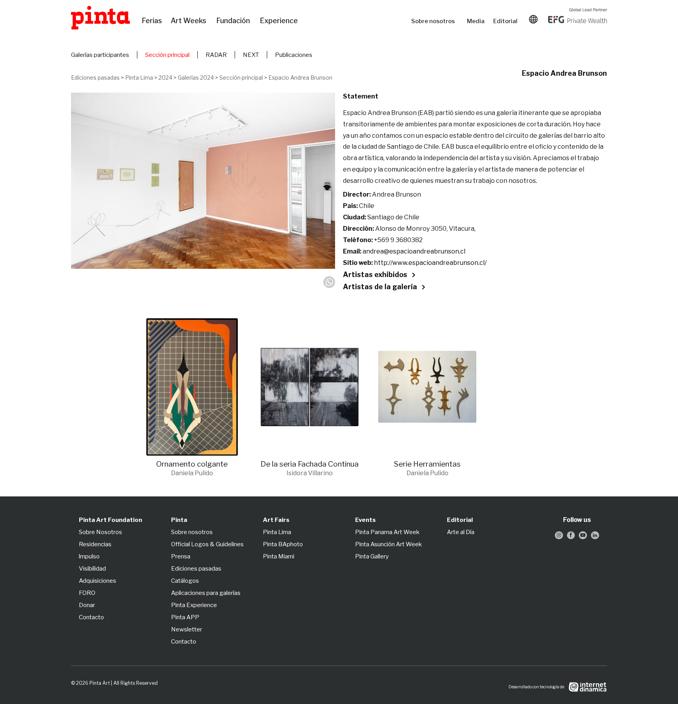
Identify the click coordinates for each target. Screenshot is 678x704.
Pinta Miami (278, 556)
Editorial (506, 21)
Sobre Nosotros (100, 532)
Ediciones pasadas (95, 77)
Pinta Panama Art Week (387, 532)
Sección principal (167, 54)
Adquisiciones (97, 580)
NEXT (251, 54)
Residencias (95, 544)
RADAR (216, 54)
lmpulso (89, 556)
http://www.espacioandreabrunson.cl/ (430, 262)
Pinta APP (185, 617)
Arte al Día (460, 532)
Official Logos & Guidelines (207, 544)
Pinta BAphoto (283, 544)
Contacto (91, 617)
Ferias (152, 21)
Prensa (180, 556)
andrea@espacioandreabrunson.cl (414, 251)
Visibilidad (92, 568)
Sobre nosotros (435, 21)
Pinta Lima (139, 77)
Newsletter (186, 629)
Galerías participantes (100, 54)
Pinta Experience (194, 605)
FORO (87, 592)
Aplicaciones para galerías (206, 592)
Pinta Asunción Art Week (388, 544)
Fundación (234, 21)
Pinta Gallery (372, 556)
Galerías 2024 (196, 77)
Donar (87, 605)
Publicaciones (293, 54)
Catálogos (185, 580)
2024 (165, 77)
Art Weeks (189, 21)
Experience (279, 21)
